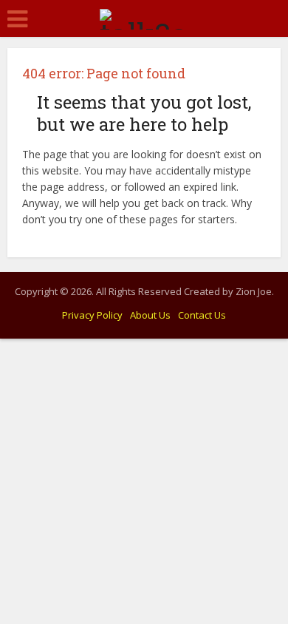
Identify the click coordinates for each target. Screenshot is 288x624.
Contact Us (202, 315)
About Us (150, 315)
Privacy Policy (92, 315)
